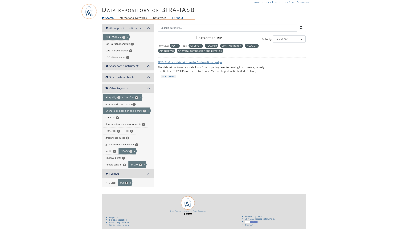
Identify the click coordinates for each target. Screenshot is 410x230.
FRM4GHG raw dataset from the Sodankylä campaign (190, 62)
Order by (267, 39)
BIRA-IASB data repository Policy (260, 218)
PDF (164, 76)
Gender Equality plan (119, 224)
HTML (172, 76)
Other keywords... (120, 88)
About (179, 18)
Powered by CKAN (253, 216)
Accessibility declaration (120, 222)
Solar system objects (121, 77)
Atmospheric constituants (125, 28)
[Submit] (301, 28)
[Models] (147, 18)
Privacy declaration (118, 219)
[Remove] (177, 46)
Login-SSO (114, 217)
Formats (114, 173)
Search (109, 18)
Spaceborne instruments (124, 66)
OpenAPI (249, 224)
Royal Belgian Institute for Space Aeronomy (281, 2)
